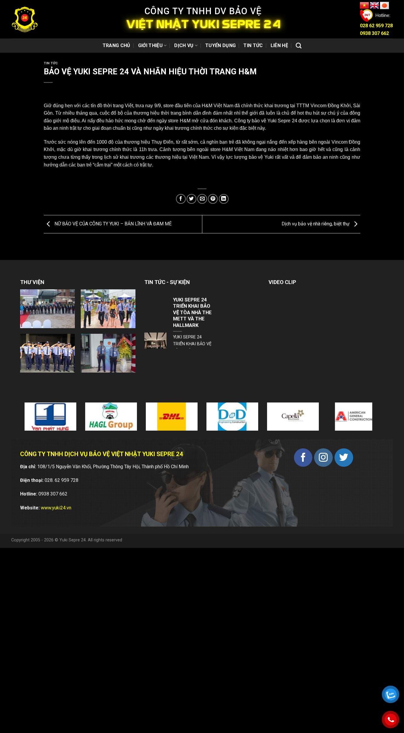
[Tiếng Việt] (365, 5)
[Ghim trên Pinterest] (213, 199)
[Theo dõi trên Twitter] (343, 457)
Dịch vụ (183, 45)
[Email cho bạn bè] (202, 199)
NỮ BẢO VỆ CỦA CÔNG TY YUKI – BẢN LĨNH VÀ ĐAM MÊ (112, 224)
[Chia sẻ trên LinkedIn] (224, 199)
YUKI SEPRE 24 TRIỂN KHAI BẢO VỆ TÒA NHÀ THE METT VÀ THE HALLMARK (192, 290)
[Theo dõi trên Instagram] (323, 457)
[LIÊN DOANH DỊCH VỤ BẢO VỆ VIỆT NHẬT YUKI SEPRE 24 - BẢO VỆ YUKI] (24, 19)
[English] (375, 5)
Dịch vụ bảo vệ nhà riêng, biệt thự (316, 224)
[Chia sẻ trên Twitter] (191, 199)
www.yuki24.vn (56, 508)
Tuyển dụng (220, 45)
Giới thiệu (150, 45)
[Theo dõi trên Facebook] (303, 457)
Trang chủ (116, 45)
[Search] (298, 45)
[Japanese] (384, 5)
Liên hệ (279, 45)
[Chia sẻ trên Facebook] (181, 199)
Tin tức (253, 45)
